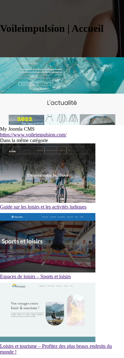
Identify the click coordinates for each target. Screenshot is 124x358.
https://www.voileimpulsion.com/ (33, 134)
